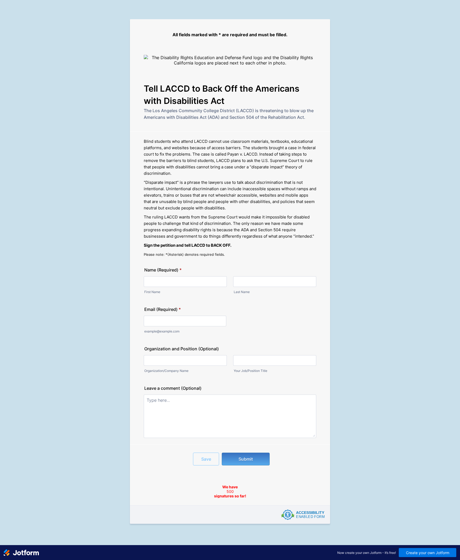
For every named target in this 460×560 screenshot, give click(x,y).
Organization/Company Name (166, 371)
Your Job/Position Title (250, 371)
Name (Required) (163, 270)
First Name (152, 292)
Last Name (242, 292)
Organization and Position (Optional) (181, 348)
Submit (246, 459)
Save (206, 459)
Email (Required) (162, 309)
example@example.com (161, 331)
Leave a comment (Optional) (173, 388)
